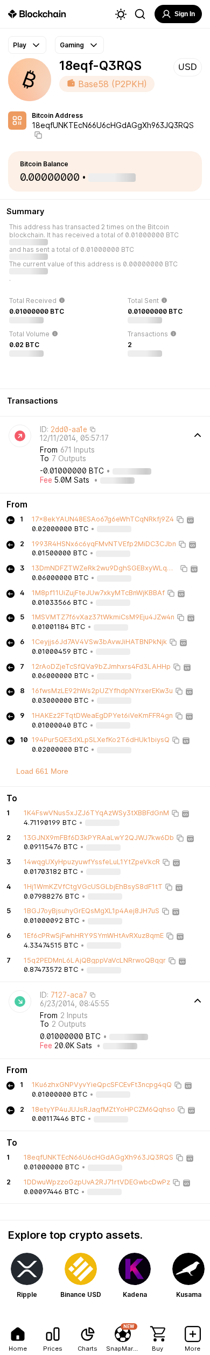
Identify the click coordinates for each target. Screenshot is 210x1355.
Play (19, 45)
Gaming (72, 45)
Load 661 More (42, 771)
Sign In (184, 14)
